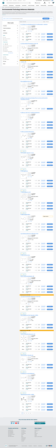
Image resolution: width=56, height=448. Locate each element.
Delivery (36, 434)
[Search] (29, 2)
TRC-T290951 (33, 335)
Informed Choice (23, 437)
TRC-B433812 (33, 277)
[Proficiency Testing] (8, 436)
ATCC (22, 435)
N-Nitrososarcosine (25, 255)
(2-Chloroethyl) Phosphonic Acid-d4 (29, 43)
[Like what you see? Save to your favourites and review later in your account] (49, 3)
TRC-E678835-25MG (34, 100)
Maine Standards (23, 433)
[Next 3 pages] (30, 413)
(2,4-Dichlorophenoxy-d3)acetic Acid (29, 233)
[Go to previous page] (20, 413)
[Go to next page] (32, 413)
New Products (15, 0)
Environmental (11, 433)
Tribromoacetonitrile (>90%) (27, 394)
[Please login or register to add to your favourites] (34, 33)
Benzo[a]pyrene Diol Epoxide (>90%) (29, 315)
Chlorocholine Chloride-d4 (27, 355)
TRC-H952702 (33, 193)
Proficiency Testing (11, 436)
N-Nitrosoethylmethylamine (27, 131)
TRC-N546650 (33, 256)
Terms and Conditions (24, 445)
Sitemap (36, 435)
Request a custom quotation (38, 436)
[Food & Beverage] (8, 432)
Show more (11, 52)
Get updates (39, 423)
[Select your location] (52, 0)
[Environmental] (8, 433)
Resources (10, 0)
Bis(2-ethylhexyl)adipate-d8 (27, 276)
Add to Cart (49, 36)
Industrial (10, 435)
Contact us (24, 0)
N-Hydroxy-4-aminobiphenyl (27, 373)
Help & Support (20, 0)
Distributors (36, 433)
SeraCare (22, 434)
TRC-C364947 (33, 356)
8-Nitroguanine (24, 171)
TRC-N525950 (33, 133)
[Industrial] (8, 435)
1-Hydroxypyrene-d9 (25, 192)
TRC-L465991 (33, 63)
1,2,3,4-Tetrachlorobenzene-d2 (28, 334)
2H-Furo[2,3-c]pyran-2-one (27, 152)
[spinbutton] (37, 34)
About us (4, 0)
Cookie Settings (40, 445)
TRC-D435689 (33, 235)
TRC (30, 65)
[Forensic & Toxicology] (8, 434)
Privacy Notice (30, 445)
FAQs (35, 432)
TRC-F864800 (33, 154)
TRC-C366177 (33, 45)
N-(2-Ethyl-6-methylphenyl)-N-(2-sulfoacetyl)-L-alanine (34, 24)
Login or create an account (7, 18)
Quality (7, 0)
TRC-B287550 (33, 316)
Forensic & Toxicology (11, 434)
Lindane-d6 (23, 61)
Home (3, 7)
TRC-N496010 (33, 172)
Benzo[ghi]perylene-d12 (26, 81)
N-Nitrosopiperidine (25, 214)
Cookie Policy (35, 445)
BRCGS (22, 436)
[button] (10, 26)
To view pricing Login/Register (43, 34)
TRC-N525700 (33, 114)
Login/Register (46, 18)
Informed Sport (23, 438)
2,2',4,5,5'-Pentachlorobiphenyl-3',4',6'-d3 (30, 296)
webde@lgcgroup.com (47, 0)
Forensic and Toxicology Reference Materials (12, 7)
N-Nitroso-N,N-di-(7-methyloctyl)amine (30, 112)
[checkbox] (3, 37)
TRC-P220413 (33, 298)
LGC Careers (23, 432)
